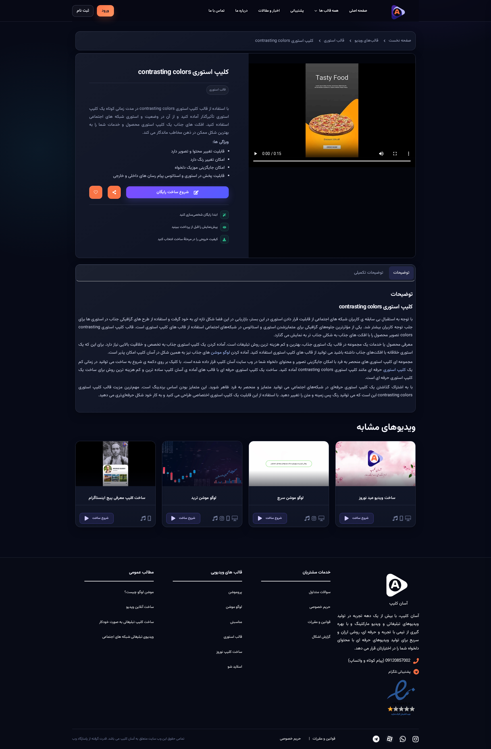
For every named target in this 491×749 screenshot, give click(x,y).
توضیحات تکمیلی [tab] (368, 272)
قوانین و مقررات (319, 622)
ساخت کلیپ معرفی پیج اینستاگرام (117, 498)
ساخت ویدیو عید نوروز (377, 498)
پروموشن (235, 592)
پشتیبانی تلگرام (399, 672)
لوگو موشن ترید (203, 498)
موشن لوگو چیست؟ (139, 592)
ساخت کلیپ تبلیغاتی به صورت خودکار (126, 622)
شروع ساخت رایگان (173, 192)
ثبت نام (83, 11)
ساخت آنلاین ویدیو (140, 607)
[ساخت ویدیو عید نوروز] (375, 463)
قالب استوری (217, 89)
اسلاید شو (235, 667)
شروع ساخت (360, 518)
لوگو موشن (220, 352)
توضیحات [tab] (401, 272)
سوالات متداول (319, 592)
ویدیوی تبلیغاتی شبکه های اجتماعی (128, 637)
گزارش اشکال (321, 637)
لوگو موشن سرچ (290, 498)
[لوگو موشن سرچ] (289, 463)
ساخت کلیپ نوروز (229, 652)
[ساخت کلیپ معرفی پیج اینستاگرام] (115, 463)
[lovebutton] (95, 192)
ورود (105, 11)
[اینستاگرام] (415, 739)
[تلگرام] (376, 739)
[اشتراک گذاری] (114, 192)
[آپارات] (389, 739)
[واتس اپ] (403, 739)
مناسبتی (236, 622)
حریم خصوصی (319, 607)
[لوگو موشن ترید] (202, 463)
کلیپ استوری (394, 370)
